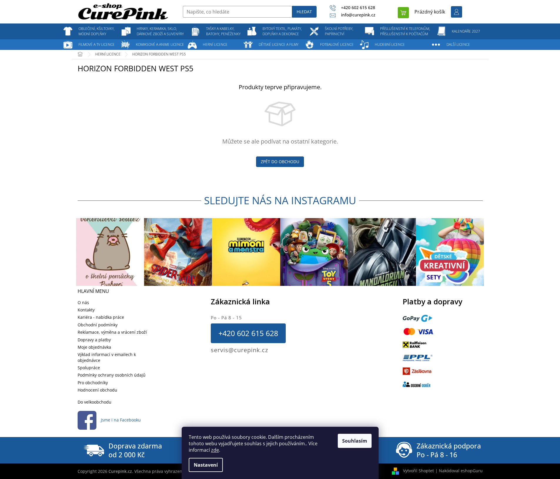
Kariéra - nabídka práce (101, 317)
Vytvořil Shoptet (418, 470)
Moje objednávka (94, 347)
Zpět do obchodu (280, 161)
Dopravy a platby (94, 340)
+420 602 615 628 (248, 333)
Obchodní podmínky (98, 325)
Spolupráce (89, 367)
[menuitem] (97, 31)
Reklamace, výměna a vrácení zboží (112, 332)
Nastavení (206, 465)
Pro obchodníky (93, 382)
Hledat (304, 11)
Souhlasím (354, 441)
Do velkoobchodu (94, 402)
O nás (83, 302)
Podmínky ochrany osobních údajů (112, 375)
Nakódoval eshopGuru (461, 470)
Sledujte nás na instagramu (280, 200)
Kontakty (86, 310)
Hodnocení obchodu (97, 390)
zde (215, 450)
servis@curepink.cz (239, 350)
